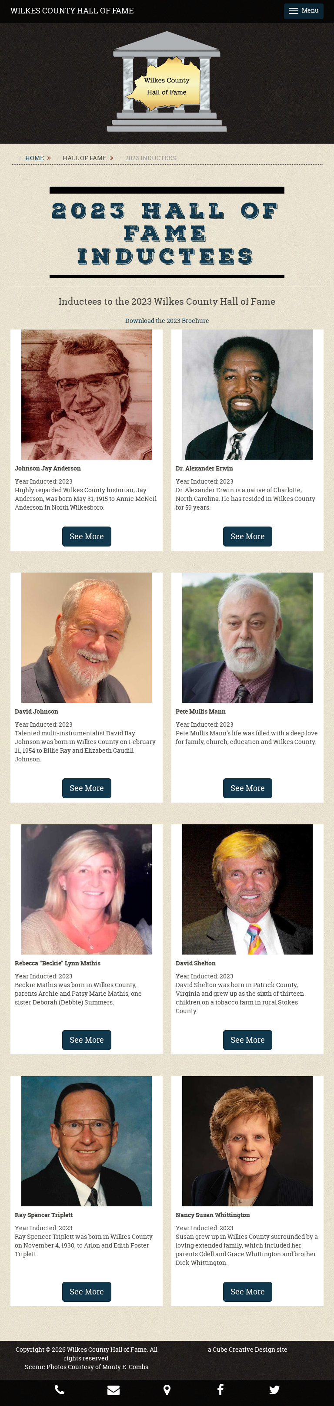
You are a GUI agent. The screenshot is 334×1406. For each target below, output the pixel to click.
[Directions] (167, 1392)
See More (87, 536)
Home (34, 158)
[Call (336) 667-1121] (59, 1392)
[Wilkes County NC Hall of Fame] (167, 80)
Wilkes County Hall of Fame (72, 10)
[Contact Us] (113, 1392)
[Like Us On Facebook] (220, 1392)
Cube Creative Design (244, 1349)
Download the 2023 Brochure (167, 320)
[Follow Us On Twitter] (274, 1392)
